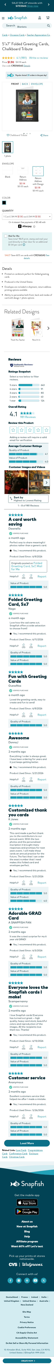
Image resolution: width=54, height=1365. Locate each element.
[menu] (44, 135)
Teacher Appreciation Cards (39, 35)
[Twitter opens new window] (45, 1279)
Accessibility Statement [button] (26, 1338)
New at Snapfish (27, 1226)
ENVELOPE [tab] (37, 84)
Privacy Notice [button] (27, 1322)
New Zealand (27, 1304)
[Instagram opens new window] (20, 1279)
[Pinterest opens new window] (28, 1279)
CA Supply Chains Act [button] (26, 1332)
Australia (44, 1301)
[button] (3, 18)
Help (27, 1236)
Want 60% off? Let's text (27, 1246)
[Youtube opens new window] (37, 1279)
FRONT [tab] (15, 84)
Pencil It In (36, 340)
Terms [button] (27, 1317)
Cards (4, 35)
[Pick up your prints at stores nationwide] (13, 1264)
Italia (44, 1297)
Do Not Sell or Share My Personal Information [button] (27, 1343)
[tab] (30, 133)
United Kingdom (12, 1301)
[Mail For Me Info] (24, 244)
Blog (27, 1231)
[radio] (4, 203)
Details (27, 66)
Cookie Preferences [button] (27, 1327)
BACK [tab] (25, 84)
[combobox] (27, 25)
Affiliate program (27, 1241)
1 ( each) (22, 216)
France (24, 1297)
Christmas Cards (17, 1157)
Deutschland (12, 1297)
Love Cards (21, 1150)
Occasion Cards (17, 35)
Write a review (38, 57)
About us (27, 1221)
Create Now (27, 1360)
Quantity (7, 210)
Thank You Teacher (18, 340)
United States (29, 1301)
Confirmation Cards (18, 1153)
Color (6, 197)
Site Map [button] (26, 1312)
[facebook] (12, 1279)
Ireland (34, 1297)
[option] (7, 149)
